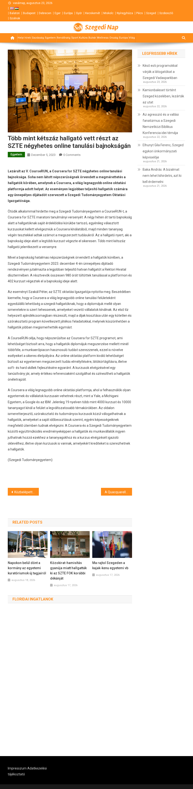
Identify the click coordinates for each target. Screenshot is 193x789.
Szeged (151, 13)
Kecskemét (92, 13)
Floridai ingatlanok (32, 599)
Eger (57, 13)
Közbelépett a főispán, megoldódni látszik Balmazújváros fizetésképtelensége (26, 492)
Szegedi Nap (101, 27)
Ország (113, 37)
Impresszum (17, 768)
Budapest (29, 13)
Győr (79, 13)
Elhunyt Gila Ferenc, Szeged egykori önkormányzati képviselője (163, 151)
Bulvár (92, 37)
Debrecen (45, 13)
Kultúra (83, 37)
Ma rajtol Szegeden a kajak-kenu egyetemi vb (110, 565)
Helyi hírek (24, 37)
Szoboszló (166, 13)
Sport (74, 37)
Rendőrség (63, 37)
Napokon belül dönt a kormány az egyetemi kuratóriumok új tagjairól (27, 568)
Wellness (103, 37)
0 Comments (71, 155)
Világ (132, 37)
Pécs (139, 13)
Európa (68, 13)
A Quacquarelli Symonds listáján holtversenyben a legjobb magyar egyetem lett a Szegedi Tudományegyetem (118, 492)
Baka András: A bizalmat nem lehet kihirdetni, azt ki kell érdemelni (162, 176)
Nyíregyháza (125, 13)
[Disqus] (70, 680)
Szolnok (15, 18)
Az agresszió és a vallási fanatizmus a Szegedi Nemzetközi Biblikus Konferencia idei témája (161, 124)
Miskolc (108, 13)
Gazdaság (38, 37)
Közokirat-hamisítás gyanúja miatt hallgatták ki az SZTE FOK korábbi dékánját (68, 570)
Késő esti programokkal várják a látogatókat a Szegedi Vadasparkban (160, 72)
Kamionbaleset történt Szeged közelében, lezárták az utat (163, 96)
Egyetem (50, 37)
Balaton (15, 13)
